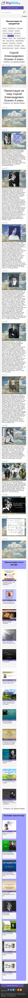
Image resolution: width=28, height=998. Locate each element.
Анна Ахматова (6, 661)
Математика (17, 35)
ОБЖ (4, 40)
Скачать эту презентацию (14, 62)
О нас (3, 994)
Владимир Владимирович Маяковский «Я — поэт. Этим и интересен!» (9, 803)
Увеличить (22, 65)
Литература (10, 35)
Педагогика (5, 43)
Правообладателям (11, 994)
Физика (4, 45)
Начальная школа (21, 38)
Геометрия (17, 30)
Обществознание (10, 40)
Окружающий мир (20, 40)
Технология (19, 43)
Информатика (17, 33)
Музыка (10, 38)
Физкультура (10, 45)
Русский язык (12, 43)
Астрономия (19, 28)
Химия (22, 45)
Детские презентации (7, 33)
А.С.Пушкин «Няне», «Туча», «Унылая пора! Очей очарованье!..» (9, 583)
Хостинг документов (11, 995)
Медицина (5, 38)
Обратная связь (21, 994)
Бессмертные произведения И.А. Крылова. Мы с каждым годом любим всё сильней (9, 743)
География (10, 30)
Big (13, 3)
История (4, 35)
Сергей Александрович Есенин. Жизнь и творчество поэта (9, 874)
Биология (5, 30)
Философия (17, 45)
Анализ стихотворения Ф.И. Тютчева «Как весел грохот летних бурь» (9, 703)
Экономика (22, 48)
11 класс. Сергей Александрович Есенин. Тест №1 (9, 894)
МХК (15, 38)
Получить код (7, 65)
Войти (25, 16)
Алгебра (4, 28)
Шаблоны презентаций (8, 48)
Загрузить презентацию (12, 7)
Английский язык (11, 28)
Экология (17, 48)
